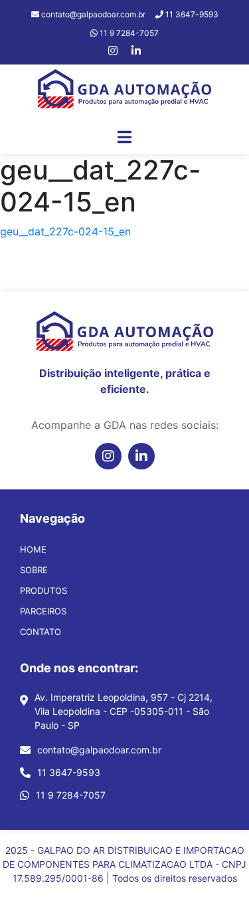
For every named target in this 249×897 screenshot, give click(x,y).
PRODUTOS (43, 590)
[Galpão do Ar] (125, 91)
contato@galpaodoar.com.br (99, 749)
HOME (33, 549)
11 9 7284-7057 (71, 795)
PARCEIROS (43, 611)
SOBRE (34, 570)
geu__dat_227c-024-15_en (65, 231)
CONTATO (40, 631)
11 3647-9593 (68, 772)
